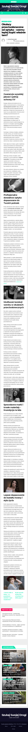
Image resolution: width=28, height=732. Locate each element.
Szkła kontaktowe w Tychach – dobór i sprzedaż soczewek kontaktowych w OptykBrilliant (13, 683)
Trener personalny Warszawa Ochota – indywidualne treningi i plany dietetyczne (12, 669)
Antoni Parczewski (12, 39)
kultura (8, 42)
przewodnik (12, 42)
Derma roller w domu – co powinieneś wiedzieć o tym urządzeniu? (8, 596)
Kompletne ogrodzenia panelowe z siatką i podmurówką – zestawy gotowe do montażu (12, 697)
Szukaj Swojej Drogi (14, 6)
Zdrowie (9, 21)
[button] (22, 13)
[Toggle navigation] (25, 13)
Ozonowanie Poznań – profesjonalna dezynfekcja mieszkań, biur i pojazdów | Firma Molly (13, 615)
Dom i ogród (13, 726)
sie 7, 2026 (6, 688)
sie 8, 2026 (6, 674)
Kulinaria (5, 665)
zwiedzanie (17, 42)
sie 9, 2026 (6, 660)
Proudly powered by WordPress (7, 724)
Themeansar (24, 724)
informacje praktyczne (19, 40)
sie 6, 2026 (6, 701)
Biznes (6, 726)
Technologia (4, 21)
